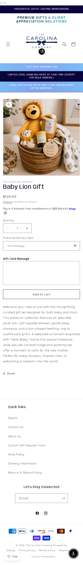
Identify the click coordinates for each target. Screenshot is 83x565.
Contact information (43, 556)
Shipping (7, 201)
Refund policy (47, 550)
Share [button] (11, 373)
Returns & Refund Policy (25, 472)
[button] (8, 44)
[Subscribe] (63, 498)
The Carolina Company (39, 545)
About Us (14, 436)
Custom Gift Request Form (27, 445)
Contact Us (16, 427)
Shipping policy (68, 550)
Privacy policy (27, 550)
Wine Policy (16, 454)
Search (13, 418)
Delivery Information (22, 463)
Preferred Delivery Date (18, 237)
